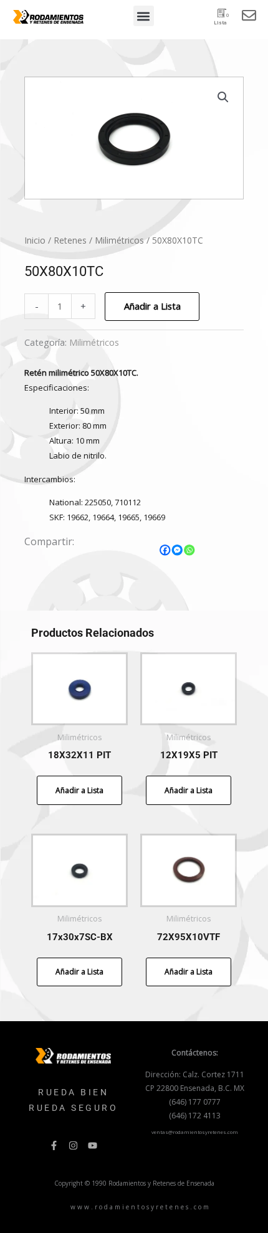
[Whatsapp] (189, 550)
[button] (143, 16)
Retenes (70, 240)
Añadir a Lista (152, 306)
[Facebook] (165, 550)
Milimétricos (119, 240)
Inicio (34, 240)
